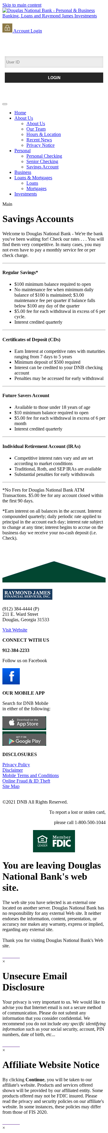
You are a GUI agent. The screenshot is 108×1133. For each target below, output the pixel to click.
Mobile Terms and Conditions (30, 775)
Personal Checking (44, 156)
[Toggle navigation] (4, 104)
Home (20, 112)
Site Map (11, 786)
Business (22, 172)
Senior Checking (42, 161)
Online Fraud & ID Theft (26, 780)
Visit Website (14, 629)
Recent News (39, 139)
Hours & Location (43, 134)
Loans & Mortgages (33, 177)
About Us (23, 118)
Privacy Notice (40, 145)
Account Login (27, 30)
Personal (22, 150)
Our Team (36, 128)
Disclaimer (12, 770)
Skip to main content (21, 5)
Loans (32, 183)
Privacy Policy (16, 764)
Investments (25, 193)
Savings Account (42, 166)
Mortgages (36, 188)
